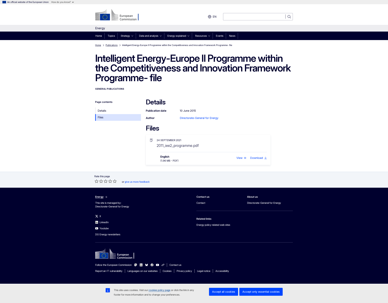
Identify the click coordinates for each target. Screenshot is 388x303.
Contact (200, 202)
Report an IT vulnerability (108, 271)
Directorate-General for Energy (199, 118)
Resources (201, 35)
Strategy (125, 35)
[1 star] (96, 181)
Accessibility (222, 271)
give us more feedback (137, 181)
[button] (241, 158)
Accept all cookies (223, 291)
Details (102, 110)
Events (219, 35)
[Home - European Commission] (119, 15)
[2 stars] (98, 181)
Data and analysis (148, 35)
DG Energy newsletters (107, 234)
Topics (111, 35)
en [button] (214, 16)
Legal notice (203, 271)
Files (100, 117)
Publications (112, 45)
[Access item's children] (133, 36)
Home (98, 35)
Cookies (167, 271)
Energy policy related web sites (213, 224)
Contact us (175, 264)
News (232, 35)
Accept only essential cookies (261, 291)
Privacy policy (184, 271)
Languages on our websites (142, 271)
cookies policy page (159, 290)
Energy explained (176, 35)
